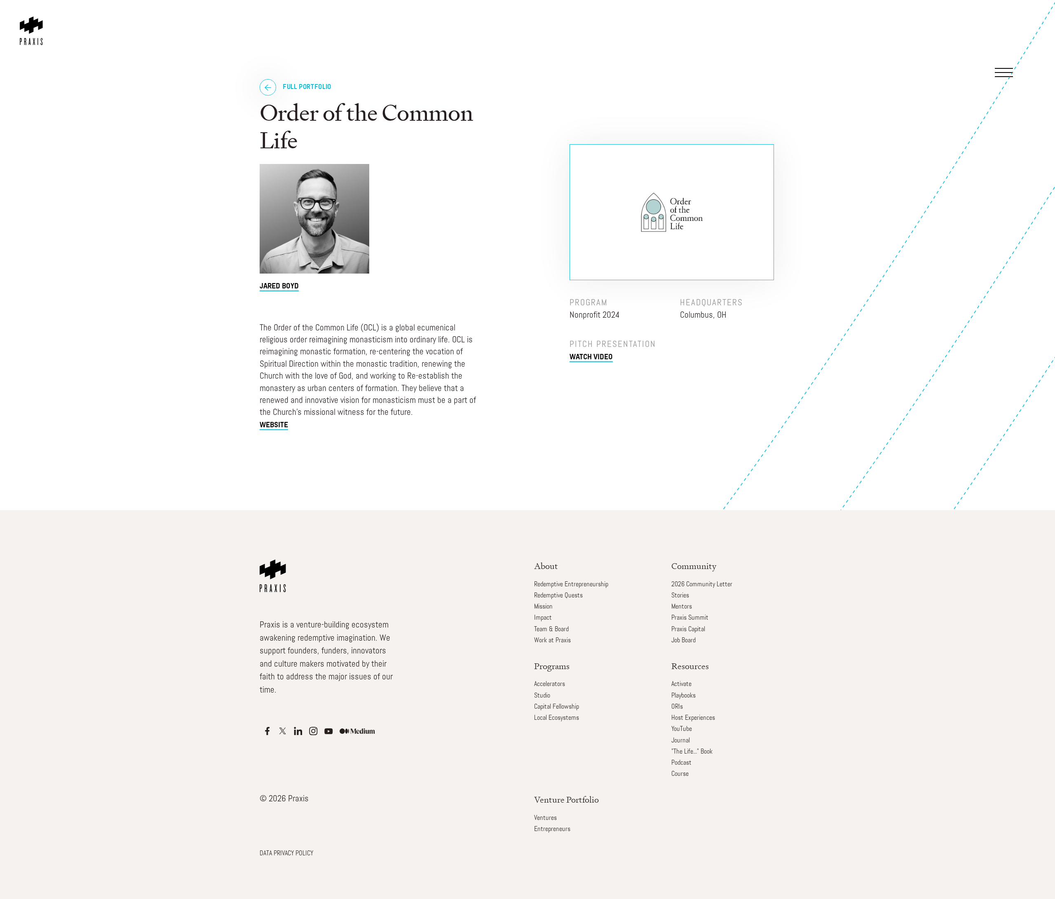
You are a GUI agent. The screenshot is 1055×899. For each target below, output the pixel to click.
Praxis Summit (689, 618)
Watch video (591, 357)
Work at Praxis (552, 640)
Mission (543, 607)
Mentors (681, 607)
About (546, 565)
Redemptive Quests (558, 595)
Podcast (681, 763)
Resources (690, 666)
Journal (680, 740)
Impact (543, 618)
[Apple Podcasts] (267, 731)
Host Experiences (693, 718)
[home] (33, 22)
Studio (542, 696)
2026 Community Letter (701, 584)
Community (693, 565)
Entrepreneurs (552, 829)
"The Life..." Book (692, 752)
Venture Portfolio (566, 799)
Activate (681, 684)
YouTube (681, 729)
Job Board (683, 640)
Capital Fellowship (556, 707)
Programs (552, 666)
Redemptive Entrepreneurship (571, 584)
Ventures (545, 818)
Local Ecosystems (556, 718)
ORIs (677, 707)
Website (274, 425)
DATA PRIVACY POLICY (286, 853)
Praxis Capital (688, 629)
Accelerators (549, 684)
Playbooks (683, 696)
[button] (1017, 30)
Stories (680, 595)
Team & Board (551, 629)
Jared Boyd (279, 286)
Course (680, 774)
